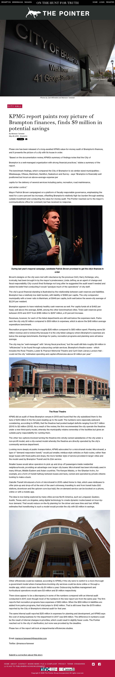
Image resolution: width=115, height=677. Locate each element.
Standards (79, 664)
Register (110, 2)
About (14, 664)
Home (95, 2)
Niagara (28, 2)
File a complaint (49, 664)
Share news (33, 664)
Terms (70, 664)
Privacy (62, 664)
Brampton (6, 2)
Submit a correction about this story (25, 655)
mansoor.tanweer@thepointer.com (31, 638)
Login (101, 2)
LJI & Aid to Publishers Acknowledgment (24, 666)
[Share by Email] (26, 139)
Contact (22, 664)
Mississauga (17, 2)
